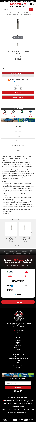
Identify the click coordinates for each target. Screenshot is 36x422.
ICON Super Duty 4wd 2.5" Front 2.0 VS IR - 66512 (25, 238)
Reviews (18, 150)
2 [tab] (18, 245)
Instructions (18, 141)
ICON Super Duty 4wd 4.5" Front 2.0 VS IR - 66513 (11, 238)
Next (31, 232)
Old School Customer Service (13, 115)
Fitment (18, 136)
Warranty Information (18, 145)
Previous (4, 232)
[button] (30, 4)
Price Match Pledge (22, 114)
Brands (18, 349)
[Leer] (26, 276)
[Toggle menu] (2, 4)
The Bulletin (18, 364)
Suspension (18, 345)
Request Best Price (18, 97)
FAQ (18, 362)
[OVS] (10, 272)
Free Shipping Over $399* (4, 114)
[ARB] (10, 276)
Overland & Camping (18, 347)
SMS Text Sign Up (18, 365)
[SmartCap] (18, 281)
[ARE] (10, 286)
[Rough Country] (26, 272)
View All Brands (18, 302)
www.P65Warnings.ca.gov (18, 406)
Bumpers (18, 342)
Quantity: (18, 85)
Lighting (18, 344)
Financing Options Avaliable (30, 115)
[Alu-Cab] (26, 286)
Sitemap (18, 367)
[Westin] (10, 290)
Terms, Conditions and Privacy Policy (18, 358)
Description (18, 127)
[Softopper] (26, 290)
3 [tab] (20, 245)
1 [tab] (15, 245)
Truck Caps (18, 340)
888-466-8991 (20, 330)
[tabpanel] (11, 232)
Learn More (17, 82)
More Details (18, 131)
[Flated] (18, 294)
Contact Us (18, 357)
